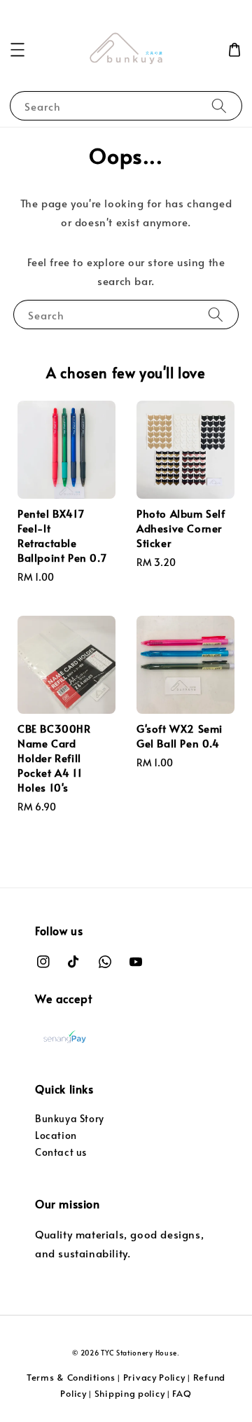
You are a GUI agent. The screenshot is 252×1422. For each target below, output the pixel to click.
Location (56, 1135)
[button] (17, 49)
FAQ (181, 1393)
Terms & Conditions (71, 1377)
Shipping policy (129, 1393)
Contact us (61, 1152)
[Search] (219, 105)
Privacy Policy (154, 1377)
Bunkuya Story (69, 1118)
